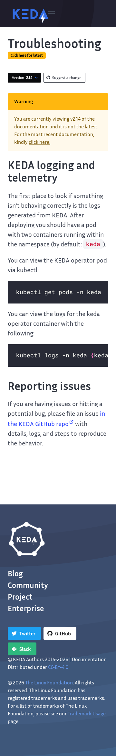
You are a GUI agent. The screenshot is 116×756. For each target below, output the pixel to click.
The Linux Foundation (49, 682)
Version (22, 77)
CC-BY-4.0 (58, 667)
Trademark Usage (87, 713)
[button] (51, 13)
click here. (39, 142)
